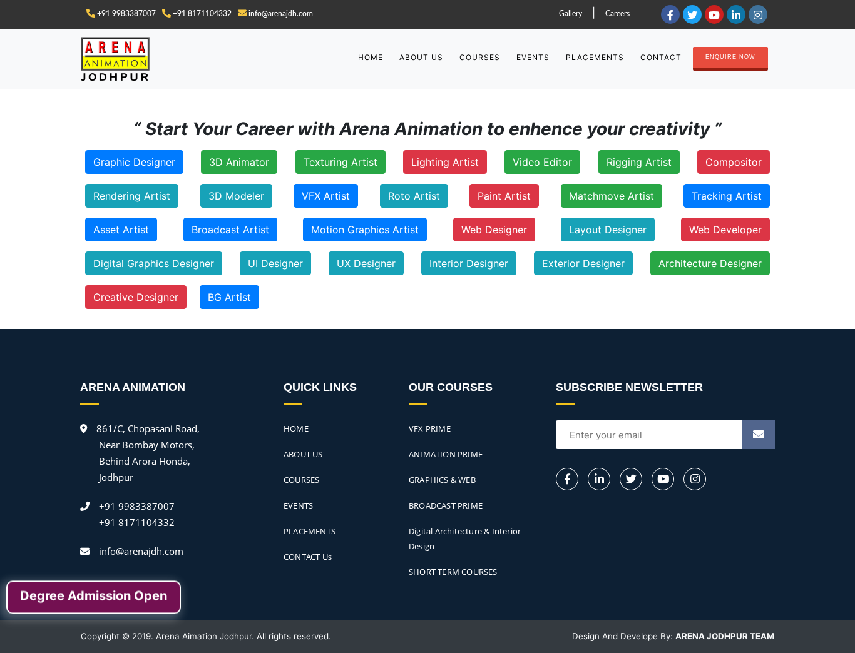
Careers (617, 14)
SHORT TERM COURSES (453, 571)
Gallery (570, 14)
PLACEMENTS (595, 57)
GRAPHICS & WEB (442, 479)
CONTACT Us (308, 556)
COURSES (479, 57)
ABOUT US (421, 57)
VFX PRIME (430, 428)
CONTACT (661, 57)
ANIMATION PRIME (446, 454)
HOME (370, 57)
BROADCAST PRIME (446, 505)
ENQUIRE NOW (730, 57)
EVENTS (533, 57)
